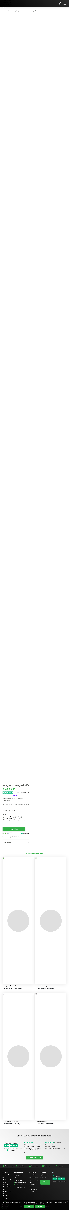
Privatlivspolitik (19, 1187)
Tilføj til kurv (14, 829)
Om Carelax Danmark (18, 1177)
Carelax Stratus (33, 1178)
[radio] (5, 818)
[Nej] (68, 1201)
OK (29, 1206)
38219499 (5, 1198)
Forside (5, 11)
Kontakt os (18, 1180)
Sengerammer (20, 11)
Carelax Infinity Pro (33, 1181)
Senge (13, 11)
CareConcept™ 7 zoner (33, 1190)
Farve (4, 814)
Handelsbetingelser (21, 1182)
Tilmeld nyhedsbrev (45, 1182)
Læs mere (40, 1206)
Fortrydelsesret (19, 1185)
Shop (9, 11)
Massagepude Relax (33, 1186)
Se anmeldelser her (34, 1157)
